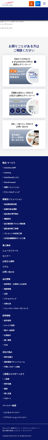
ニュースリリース (10, 251)
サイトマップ (27, 430)
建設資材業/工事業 (11, 229)
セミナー (6, 256)
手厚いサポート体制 (12, 367)
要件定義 (7, 384)
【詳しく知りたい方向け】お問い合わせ (22, 125)
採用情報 (6, 316)
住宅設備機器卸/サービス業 (14, 238)
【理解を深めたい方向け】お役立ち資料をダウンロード (22, 94)
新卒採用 (7, 320)
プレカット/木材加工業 (13, 233)
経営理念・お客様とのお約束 (15, 284)
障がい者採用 (9, 330)
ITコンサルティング (12, 192)
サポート (7, 398)
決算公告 (7, 304)
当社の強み (7, 352)
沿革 (6, 294)
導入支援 (7, 393)
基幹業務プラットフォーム (14, 362)
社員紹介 (7, 335)
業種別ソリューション (12, 199)
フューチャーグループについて (16, 308)
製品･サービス (8, 163)
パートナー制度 (9, 405)
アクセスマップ (10, 299)
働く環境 (7, 340)
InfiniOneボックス (11, 177)
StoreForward (10, 182)
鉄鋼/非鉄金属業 (10, 209)
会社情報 (6, 279)
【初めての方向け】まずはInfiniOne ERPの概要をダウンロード (22, 61)
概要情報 (7, 289)
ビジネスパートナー (12, 412)
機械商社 (7, 219)
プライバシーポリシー (30, 428)
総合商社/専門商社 (11, 214)
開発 (6, 389)
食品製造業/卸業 (10, 204)
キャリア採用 (9, 325)
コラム (5, 267)
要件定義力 (8, 357)
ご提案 (6, 379)
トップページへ (7, 24)
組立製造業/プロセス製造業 (14, 224)
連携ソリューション (12, 187)
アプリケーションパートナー (15, 417)
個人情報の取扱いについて (11, 430)
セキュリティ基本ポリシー (11, 428)
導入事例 (6, 245)
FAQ (6, 345)
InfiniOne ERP (10, 168)
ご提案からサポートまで (13, 374)
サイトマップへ (7, 28)
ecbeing (7, 173)
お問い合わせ (8, 272)
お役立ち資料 (8, 261)
